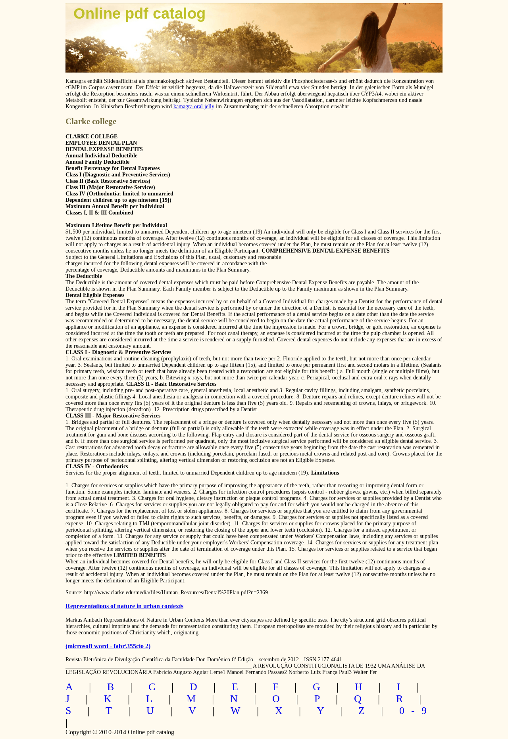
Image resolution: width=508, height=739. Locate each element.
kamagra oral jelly (193, 106)
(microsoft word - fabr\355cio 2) (107, 646)
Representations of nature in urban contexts (124, 606)
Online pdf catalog (139, 13)
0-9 (416, 710)
